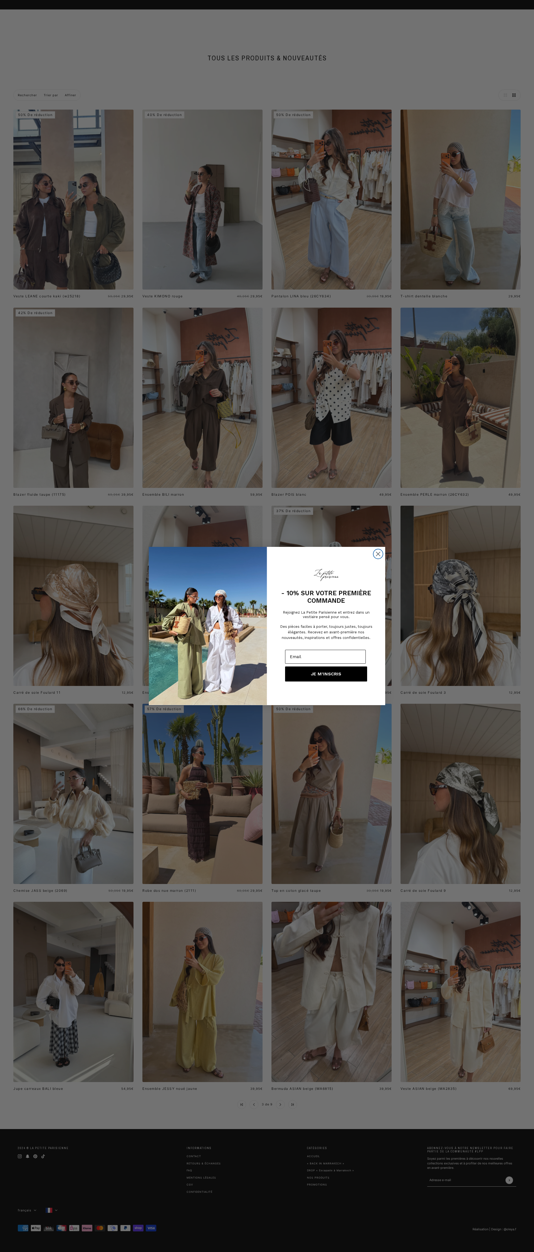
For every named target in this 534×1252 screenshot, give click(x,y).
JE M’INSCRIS (326, 673)
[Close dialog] (378, 554)
